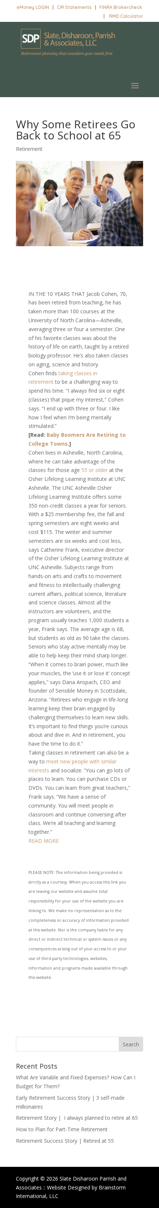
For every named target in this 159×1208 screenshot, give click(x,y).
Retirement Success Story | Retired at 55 (65, 1140)
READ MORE (43, 840)
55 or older (94, 469)
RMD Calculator (126, 16)
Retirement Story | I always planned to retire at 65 (77, 1117)
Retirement (29, 148)
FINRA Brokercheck (120, 7)
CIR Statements (74, 7)
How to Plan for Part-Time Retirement (62, 1129)
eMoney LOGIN (33, 7)
